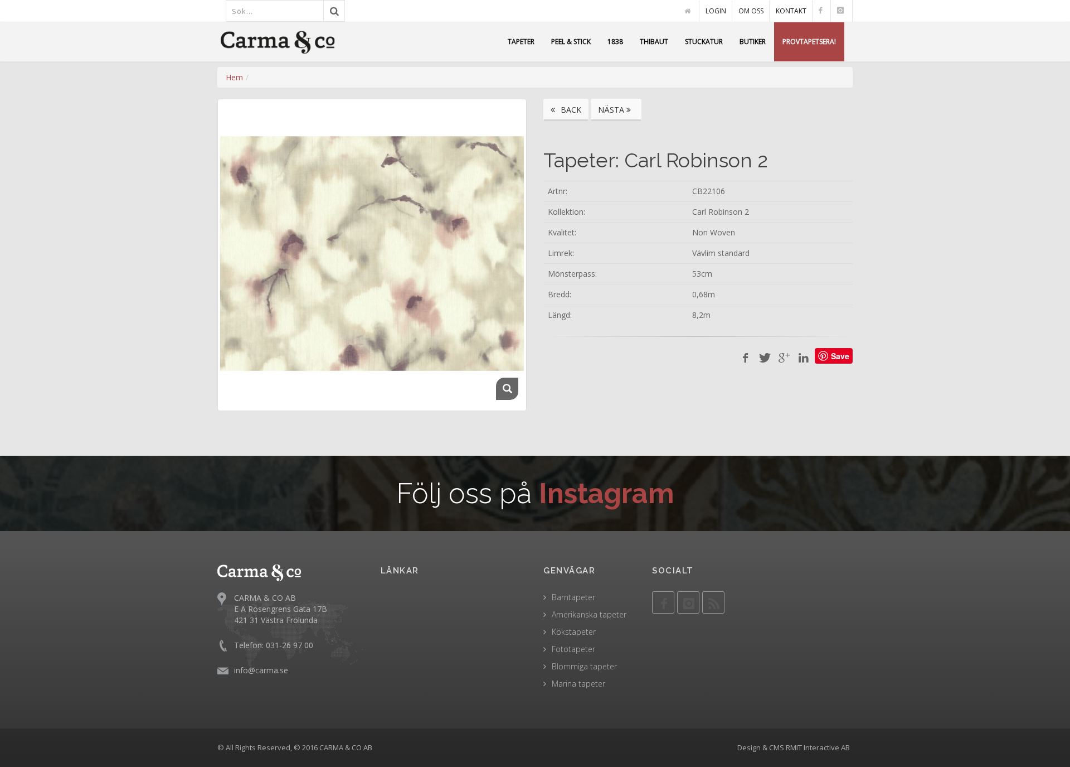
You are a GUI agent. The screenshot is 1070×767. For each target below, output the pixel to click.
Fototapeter (573, 649)
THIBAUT (654, 41)
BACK (569, 109)
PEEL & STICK (571, 41)
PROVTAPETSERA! (809, 41)
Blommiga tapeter (584, 666)
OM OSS (750, 11)
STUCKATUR (704, 41)
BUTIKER (753, 41)
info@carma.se (261, 670)
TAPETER (521, 41)
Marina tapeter (578, 683)
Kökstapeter (574, 631)
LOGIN (716, 11)
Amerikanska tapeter (589, 614)
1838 (615, 41)
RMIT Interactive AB (818, 747)
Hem (234, 77)
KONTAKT (791, 11)
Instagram (606, 493)
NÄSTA (612, 109)
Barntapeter (573, 597)
